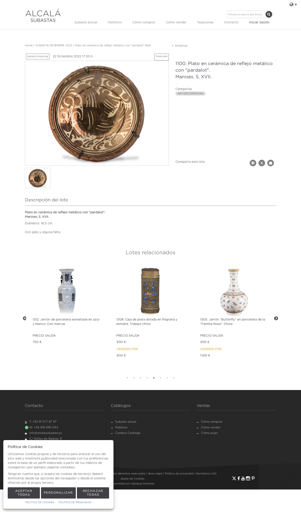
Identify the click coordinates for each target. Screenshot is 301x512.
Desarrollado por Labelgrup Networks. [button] (132, 483)
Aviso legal (155, 473)
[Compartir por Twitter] (261, 163)
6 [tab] (160, 378)
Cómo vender (176, 22)
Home (29, 45)
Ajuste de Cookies (132, 478)
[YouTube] (243, 478)
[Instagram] (248, 478)
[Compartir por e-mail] (270, 163)
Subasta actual (85, 22)
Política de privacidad (179, 473)
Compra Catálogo (128, 433)
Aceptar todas (23, 492)
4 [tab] (147, 378)
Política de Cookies (39, 502)
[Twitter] (234, 478)
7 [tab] (167, 378)
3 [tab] (140, 378)
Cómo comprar (143, 22)
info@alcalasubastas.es (45, 433)
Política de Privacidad (75, 502)
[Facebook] (238, 478)
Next (276, 318)
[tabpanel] (67, 318)
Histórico (115, 22)
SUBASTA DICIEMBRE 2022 (54, 45)
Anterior (181, 45)
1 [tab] (127, 378)
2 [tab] (134, 378)
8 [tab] (173, 378)
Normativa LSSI (206, 473)
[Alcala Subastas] (43, 15)
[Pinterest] (253, 478)
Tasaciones (205, 22)
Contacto (231, 22)
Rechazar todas (93, 492)
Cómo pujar (209, 433)
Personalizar (58, 492)
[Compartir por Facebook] (253, 163)
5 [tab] (154, 378)
